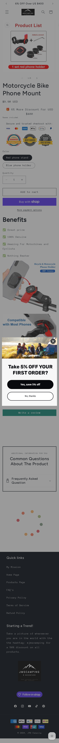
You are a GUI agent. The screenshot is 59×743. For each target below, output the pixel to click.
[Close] (53, 341)
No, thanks (30, 396)
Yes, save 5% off (30, 384)
